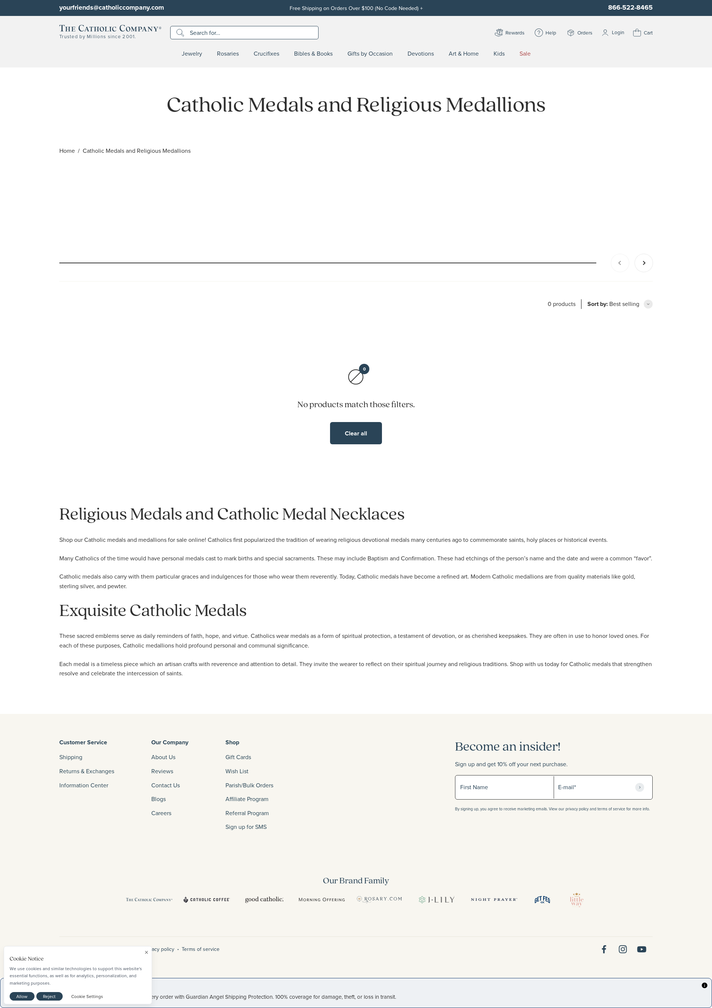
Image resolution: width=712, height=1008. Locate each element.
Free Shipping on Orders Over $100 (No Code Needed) (356, 8)
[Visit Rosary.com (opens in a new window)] (379, 900)
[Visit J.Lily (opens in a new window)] (437, 900)
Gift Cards (238, 757)
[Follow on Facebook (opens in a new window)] (604, 949)
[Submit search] (181, 33)
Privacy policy (158, 949)
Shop (232, 742)
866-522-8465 (630, 7)
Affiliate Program (246, 799)
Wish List (236, 771)
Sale (525, 54)
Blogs (158, 799)
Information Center (83, 785)
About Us (163, 757)
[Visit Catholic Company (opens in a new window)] (149, 900)
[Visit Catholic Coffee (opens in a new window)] (207, 900)
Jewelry (192, 54)
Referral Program (247, 813)
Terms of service (201, 949)
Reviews (162, 771)
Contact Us (165, 785)
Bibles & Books (313, 54)
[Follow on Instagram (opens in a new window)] (623, 949)
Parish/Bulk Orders (249, 785)
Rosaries (228, 54)
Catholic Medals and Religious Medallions (137, 150)
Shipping (70, 757)
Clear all (356, 433)
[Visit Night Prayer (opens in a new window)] (494, 900)
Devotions (421, 54)
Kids (499, 54)
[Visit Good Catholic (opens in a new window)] (264, 900)
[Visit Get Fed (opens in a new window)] (542, 900)
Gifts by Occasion (370, 54)
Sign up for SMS (246, 827)
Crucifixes (266, 54)
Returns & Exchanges (86, 771)
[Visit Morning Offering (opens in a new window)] (322, 900)
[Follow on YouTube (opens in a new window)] (642, 949)
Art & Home (464, 54)
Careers (161, 813)
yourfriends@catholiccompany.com (111, 7)
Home (67, 150)
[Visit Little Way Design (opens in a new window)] (577, 900)
